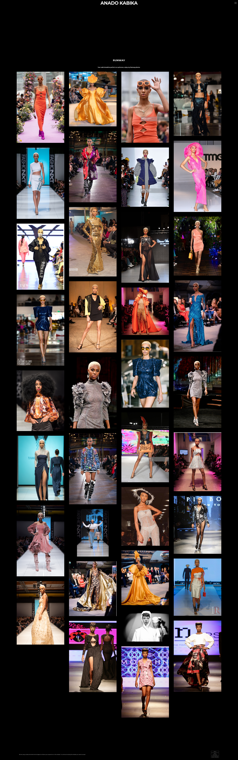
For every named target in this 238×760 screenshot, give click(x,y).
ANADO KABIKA (119, 3)
